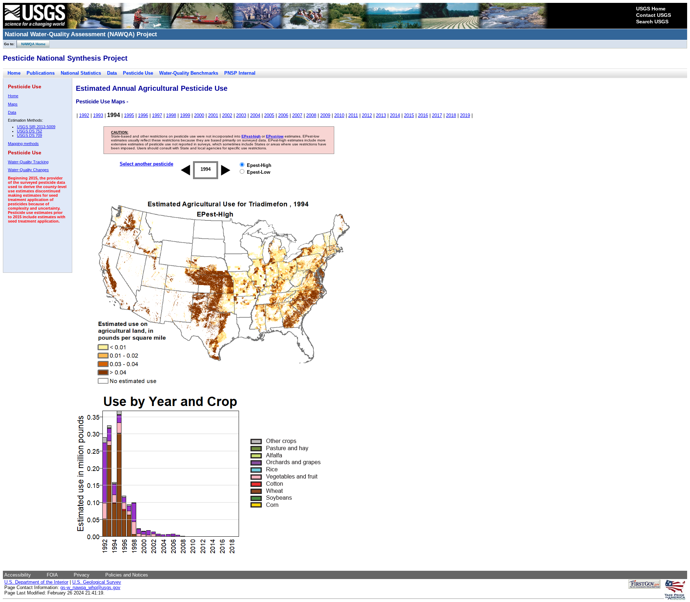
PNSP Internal (240, 73)
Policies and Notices (126, 575)
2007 (297, 115)
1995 (129, 115)
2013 (381, 115)
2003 (241, 115)
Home (14, 73)
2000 (199, 115)
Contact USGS (653, 15)
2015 (409, 115)
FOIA (52, 575)
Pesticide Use (138, 73)
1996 (143, 115)
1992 (84, 115)
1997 (157, 115)
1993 (98, 115)
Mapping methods (23, 143)
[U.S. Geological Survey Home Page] (35, 27)
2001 (213, 115)
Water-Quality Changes (28, 170)
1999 (185, 115)
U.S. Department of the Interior (36, 582)
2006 (283, 115)
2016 (423, 115)
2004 (255, 115)
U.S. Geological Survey (96, 582)
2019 (465, 115)
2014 (395, 115)
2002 (227, 115)
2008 (311, 115)
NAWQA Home (31, 44)
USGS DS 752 (29, 131)
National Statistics (81, 73)
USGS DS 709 (29, 135)
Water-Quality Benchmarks (188, 73)
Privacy (81, 575)
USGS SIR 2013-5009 (36, 127)
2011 (353, 115)
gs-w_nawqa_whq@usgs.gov (90, 587)
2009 (325, 115)
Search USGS (652, 21)
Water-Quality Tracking (28, 162)
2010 (339, 115)
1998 (171, 115)
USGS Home (651, 8)
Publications (41, 73)
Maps (13, 104)
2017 (437, 115)
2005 (269, 115)
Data (112, 73)
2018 (451, 115)
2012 (367, 115)
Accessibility (17, 575)
